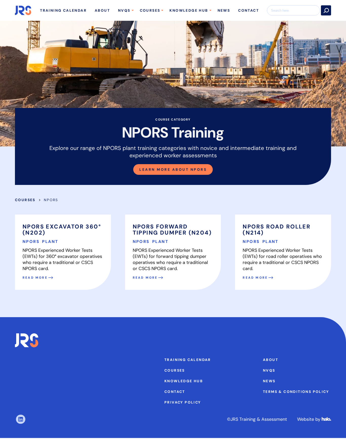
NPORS (32, 241)
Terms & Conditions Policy (296, 391)
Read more (35, 278)
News (224, 10)
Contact (248, 10)
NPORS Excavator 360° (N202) (62, 229)
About (102, 10)
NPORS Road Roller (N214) (277, 229)
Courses (150, 10)
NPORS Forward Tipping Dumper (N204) (172, 229)
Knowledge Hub (188, 10)
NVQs (124, 10)
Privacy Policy (182, 402)
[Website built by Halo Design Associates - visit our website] (326, 419)
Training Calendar (63, 10)
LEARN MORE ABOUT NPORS (173, 169)
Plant (50, 241)
